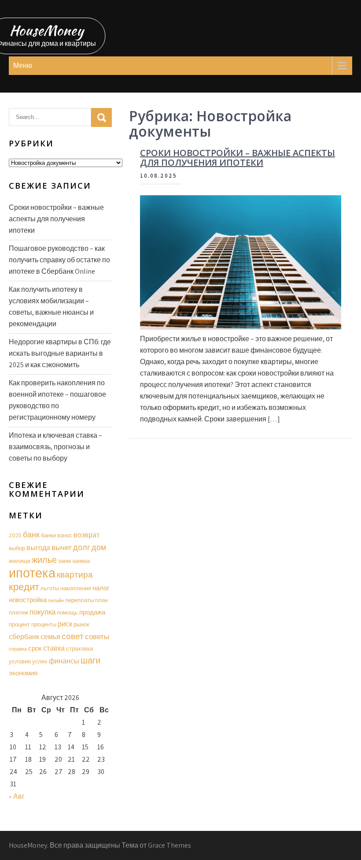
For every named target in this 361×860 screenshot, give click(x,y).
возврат (86, 535)
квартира (75, 574)
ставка (54, 648)
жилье (44, 560)
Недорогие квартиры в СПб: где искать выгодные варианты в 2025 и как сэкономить (60, 353)
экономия (23, 673)
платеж (18, 612)
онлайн (56, 600)
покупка (42, 612)
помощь (67, 612)
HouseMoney (46, 30)
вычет (62, 547)
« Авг (17, 796)
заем (64, 561)
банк (31, 534)
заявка (81, 561)
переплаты (79, 600)
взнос (64, 535)
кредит (24, 587)
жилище (19, 561)
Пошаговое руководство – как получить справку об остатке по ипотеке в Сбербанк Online (59, 260)
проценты (43, 624)
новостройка (28, 600)
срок (35, 648)
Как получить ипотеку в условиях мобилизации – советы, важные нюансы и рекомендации (51, 306)
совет (73, 636)
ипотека (32, 572)
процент (19, 624)
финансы (64, 661)
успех (40, 661)
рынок (81, 624)
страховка (79, 648)
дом (99, 547)
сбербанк (24, 636)
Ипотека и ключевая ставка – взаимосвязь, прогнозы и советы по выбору (55, 447)
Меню (22, 65)
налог (100, 588)
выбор (17, 548)
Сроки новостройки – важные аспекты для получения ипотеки (237, 157)
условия (20, 661)
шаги (90, 660)
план (101, 600)
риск (65, 624)
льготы (50, 588)
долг (81, 547)
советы (97, 636)
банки (48, 535)
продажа (92, 612)
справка (18, 649)
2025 (15, 535)
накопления (75, 588)
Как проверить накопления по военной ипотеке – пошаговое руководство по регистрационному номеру (57, 400)
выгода (38, 547)
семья (50, 636)
